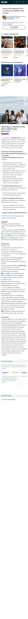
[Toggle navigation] (26, 2)
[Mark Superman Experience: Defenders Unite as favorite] (11, 66)
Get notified (14, 27)
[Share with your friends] (25, 99)
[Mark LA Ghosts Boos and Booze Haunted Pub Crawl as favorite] (24, 38)
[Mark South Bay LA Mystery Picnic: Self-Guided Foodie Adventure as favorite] (25, 103)
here (10, 279)
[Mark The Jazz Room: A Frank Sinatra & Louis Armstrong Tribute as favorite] (24, 66)
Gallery (24, 120)
